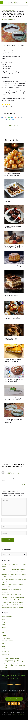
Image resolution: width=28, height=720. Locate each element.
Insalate (3, 635)
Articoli (3, 619)
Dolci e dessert (5, 630)
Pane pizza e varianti (7, 640)
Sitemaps (22, 714)
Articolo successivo (14, 129)
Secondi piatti (5, 651)
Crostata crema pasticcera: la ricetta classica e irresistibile (13, 421)
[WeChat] (9, 119)
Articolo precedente (14, 125)
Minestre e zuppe (6, 638)
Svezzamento (5, 654)
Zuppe (15, 675)
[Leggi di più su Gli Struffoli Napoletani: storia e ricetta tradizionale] (14, 157)
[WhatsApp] (9, 117)
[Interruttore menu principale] (1, 2)
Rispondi (24, 484)
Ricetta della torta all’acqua (13, 266)
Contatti (10, 679)
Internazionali (11, 677)
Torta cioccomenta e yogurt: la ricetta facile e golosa (13, 398)
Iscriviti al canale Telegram (14, 698)
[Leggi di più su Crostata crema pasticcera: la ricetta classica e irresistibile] (14, 410)
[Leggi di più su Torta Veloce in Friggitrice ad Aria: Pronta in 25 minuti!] (14, 237)
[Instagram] (15, 703)
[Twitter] (12, 703)
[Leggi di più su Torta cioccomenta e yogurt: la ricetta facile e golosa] (14, 390)
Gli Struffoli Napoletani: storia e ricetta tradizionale (13, 174)
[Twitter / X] (3, 119)
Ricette (3, 646)
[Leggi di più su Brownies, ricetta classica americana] (14, 214)
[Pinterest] (5, 117)
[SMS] (18, 117)
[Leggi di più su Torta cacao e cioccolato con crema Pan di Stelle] (14, 371)
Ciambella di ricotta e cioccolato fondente (11, 339)
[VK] (6, 119)
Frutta (3, 632)
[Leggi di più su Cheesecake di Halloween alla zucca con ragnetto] (14, 350)
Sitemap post (13, 716)
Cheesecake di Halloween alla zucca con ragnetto (13, 360)
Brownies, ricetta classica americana (12, 226)
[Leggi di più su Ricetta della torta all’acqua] (14, 257)
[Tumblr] (22, 117)
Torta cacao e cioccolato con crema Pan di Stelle (13, 380)
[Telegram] (13, 119)
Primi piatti (4, 643)
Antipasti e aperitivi (6, 616)
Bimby (3, 622)
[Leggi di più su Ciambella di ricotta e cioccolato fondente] (14, 330)
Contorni (3, 627)
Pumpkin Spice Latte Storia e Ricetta (11, 594)
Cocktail (3, 624)
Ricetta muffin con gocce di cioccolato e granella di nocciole (13, 318)
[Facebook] (2, 117)
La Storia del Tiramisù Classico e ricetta (11, 296)
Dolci (5, 677)
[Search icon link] (26, 3)
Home (4, 675)
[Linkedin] (12, 117)
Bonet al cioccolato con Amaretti (12, 200)
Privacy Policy (15, 714)
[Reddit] (15, 117)
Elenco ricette (16, 679)
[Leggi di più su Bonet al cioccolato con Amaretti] (14, 188)
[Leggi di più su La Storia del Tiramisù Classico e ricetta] (14, 281)
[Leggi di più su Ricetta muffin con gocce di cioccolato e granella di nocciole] (14, 307)
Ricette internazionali (7, 648)
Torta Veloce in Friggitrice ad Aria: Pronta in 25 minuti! (13, 246)
